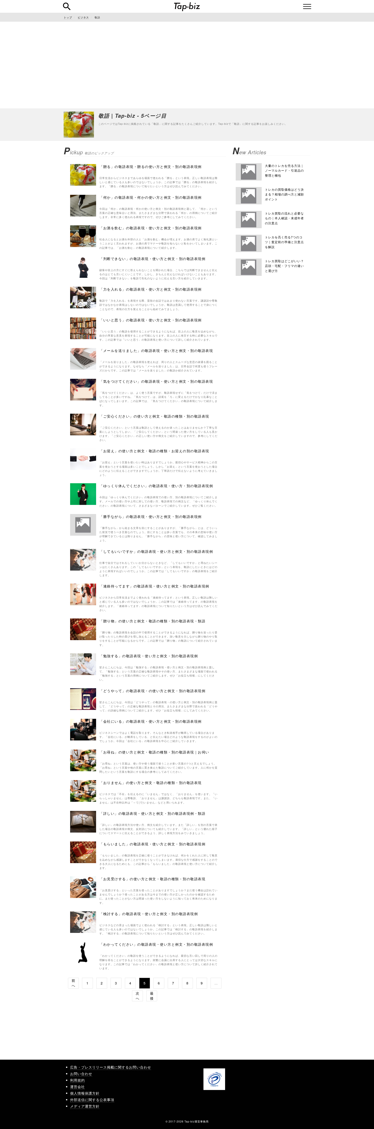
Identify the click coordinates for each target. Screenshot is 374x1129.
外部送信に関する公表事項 (92, 1099)
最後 (152, 996)
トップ (68, 17)
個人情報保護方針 (85, 1093)
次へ (137, 996)
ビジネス (83, 17)
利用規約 (77, 1080)
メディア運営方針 (85, 1106)
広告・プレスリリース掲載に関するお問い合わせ (110, 1067)
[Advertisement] (187, 65)
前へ (73, 983)
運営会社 (77, 1086)
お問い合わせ (81, 1073)
